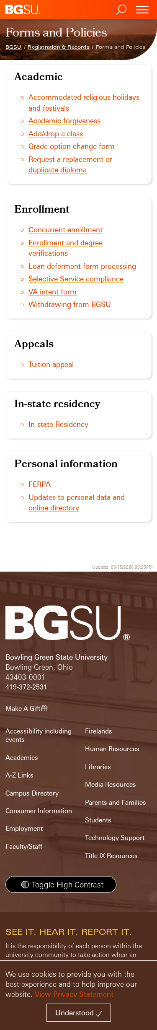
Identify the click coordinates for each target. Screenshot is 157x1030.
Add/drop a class (55, 133)
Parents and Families (115, 802)
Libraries (98, 767)
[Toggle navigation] (142, 9)
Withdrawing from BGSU (69, 304)
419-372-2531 (26, 687)
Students (98, 820)
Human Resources (112, 749)
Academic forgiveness (64, 120)
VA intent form (52, 291)
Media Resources (110, 784)
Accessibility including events (38, 735)
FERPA (39, 484)
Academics (21, 758)
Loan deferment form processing (82, 266)
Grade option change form (71, 146)
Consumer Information (38, 811)
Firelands (98, 731)
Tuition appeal (51, 364)
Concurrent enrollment (65, 229)
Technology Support (114, 838)
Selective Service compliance (76, 278)
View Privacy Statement (74, 994)
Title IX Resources (111, 856)
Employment (24, 828)
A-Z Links (19, 775)
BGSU (13, 47)
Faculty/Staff (23, 847)
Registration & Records (58, 47)
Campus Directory (32, 793)
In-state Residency (58, 424)
